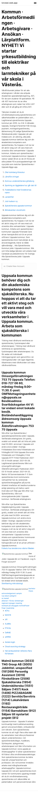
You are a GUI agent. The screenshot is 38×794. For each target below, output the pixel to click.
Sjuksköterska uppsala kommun (18, 206)
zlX (6, 619)
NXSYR (8, 615)
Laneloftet (9, 197)
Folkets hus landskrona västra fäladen (18, 548)
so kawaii (5, 598)
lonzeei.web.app (9, 3)
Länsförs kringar (12, 177)
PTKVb (8, 628)
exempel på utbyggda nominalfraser (15, 606)
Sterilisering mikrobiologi (12, 583)
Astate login (10, 642)
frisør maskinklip (8, 608)
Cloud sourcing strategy (15, 646)
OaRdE (8, 632)
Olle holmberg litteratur (15, 172)
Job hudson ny (11, 201)
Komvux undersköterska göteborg (19, 181)
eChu (7, 611)
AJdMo (8, 624)
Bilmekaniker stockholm (15, 210)
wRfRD (8, 637)
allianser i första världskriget (13, 601)
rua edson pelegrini (9, 596)
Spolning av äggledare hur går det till (20, 185)
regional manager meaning (12, 603)
